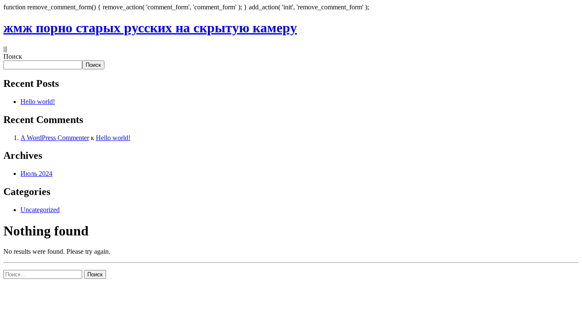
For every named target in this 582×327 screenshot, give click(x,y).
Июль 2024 (36, 173)
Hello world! (37, 101)
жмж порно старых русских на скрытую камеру (150, 27)
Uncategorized (40, 209)
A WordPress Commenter (54, 137)
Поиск (12, 56)
